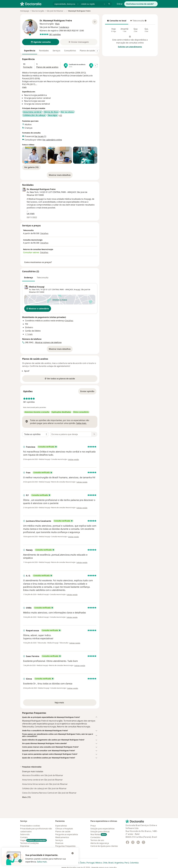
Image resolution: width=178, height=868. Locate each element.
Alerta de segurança (99, 843)
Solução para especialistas (102, 828)
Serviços (56, 50)
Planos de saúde (87, 50)
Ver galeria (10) (31, 167)
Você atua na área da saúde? (140, 4)
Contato (24, 837)
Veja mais (64, 703)
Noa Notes (98, 834)
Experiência (29, 50)
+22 (60, 115)
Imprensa (24, 846)
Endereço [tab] (28, 277)
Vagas (33, 840)
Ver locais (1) (40, 136)
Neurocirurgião (38, 11)
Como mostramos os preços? (38, 262)
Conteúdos (95, 837)
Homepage (24, 11)
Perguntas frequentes (65, 846)
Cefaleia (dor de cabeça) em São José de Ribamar (44, 788)
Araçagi (77, 289)
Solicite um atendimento (130, 46)
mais (24, 87)
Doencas (59, 843)
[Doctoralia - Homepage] (35, 3)
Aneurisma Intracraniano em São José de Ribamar (45, 784)
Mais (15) (26, 797)
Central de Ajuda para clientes (104, 846)
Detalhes (44, 233)
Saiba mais (42, 861)
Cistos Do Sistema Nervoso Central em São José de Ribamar (49, 792)
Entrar (120, 4)
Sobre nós (25, 834)
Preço (93, 825)
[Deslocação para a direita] (97, 51)
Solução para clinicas (100, 831)
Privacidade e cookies (30, 825)
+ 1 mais (29, 334)
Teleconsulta (137, 21)
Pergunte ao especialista (66, 834)
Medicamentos (62, 837)
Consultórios (70, 50)
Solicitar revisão (73, 460)
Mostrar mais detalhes (61, 176)
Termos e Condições (29, 843)
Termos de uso (97, 840)
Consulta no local (116, 21)
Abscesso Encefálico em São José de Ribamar (42, 775)
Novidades (44, 50)
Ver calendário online (52, 139)
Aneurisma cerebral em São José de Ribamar (42, 779)
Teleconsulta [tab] (42, 277)
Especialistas (61, 825)
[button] (59, 717)
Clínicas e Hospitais (64, 828)
